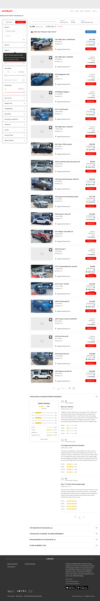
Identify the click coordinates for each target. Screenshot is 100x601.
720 (69, 388)
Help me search (91, 32)
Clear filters (60, 26)
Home (72, 11)
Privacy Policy (19, 596)
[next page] (73, 388)
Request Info (90, 49)
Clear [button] (24, 39)
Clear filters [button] (9, 22)
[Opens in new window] (71, 587)
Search (77, 11)
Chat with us (11, 567)
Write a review (44, 439)
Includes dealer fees (90, 41)
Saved (81, 11)
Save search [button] (20, 22)
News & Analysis (12, 564)
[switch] (22, 80)
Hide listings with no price (10, 80)
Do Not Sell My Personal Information (33, 596)
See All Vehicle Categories (73, 583)
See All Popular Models (72, 581)
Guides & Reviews (30, 564)
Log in (30, 591)
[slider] (5, 62)
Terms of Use (10, 596)
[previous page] (54, 388)
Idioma (11, 591)
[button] (14, 31)
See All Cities (69, 579)
